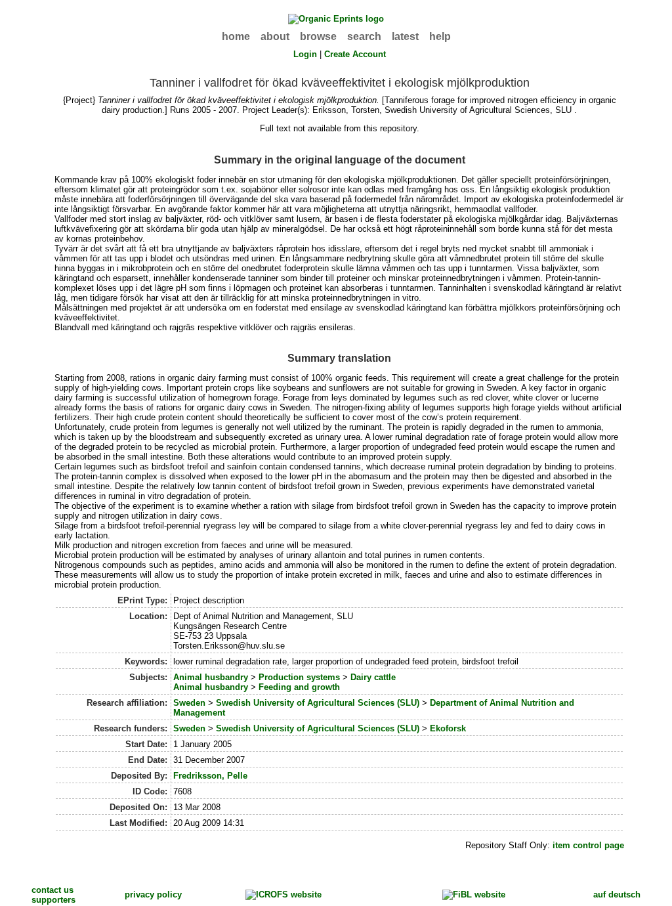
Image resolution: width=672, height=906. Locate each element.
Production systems (299, 677)
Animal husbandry (210, 677)
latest (405, 36)
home (236, 36)
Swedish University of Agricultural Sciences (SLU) (317, 703)
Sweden (189, 703)
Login (305, 54)
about (275, 36)
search (364, 36)
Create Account (355, 54)
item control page (588, 845)
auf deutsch (616, 894)
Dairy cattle (373, 677)
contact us (53, 890)
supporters (53, 900)
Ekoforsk (448, 728)
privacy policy (153, 894)
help (440, 36)
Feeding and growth (299, 687)
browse (318, 36)
